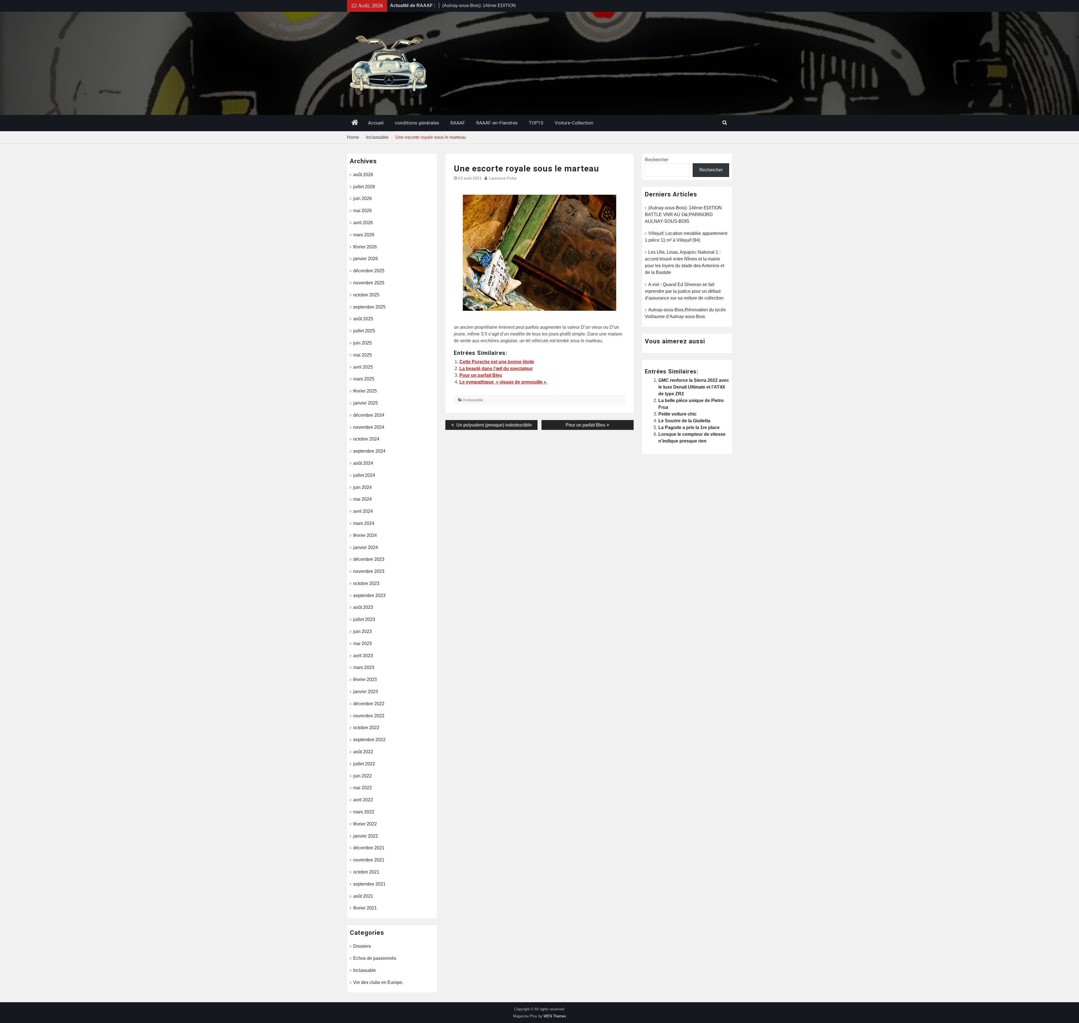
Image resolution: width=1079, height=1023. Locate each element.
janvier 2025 (365, 403)
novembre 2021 (368, 860)
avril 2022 (363, 799)
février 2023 (365, 679)
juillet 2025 (364, 330)
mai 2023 (362, 643)
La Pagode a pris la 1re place (689, 427)
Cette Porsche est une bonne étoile (496, 361)
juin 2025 (362, 343)
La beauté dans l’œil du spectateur (496, 368)
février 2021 (365, 908)
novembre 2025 (368, 282)
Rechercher (656, 159)
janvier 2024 (365, 547)
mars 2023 (363, 667)
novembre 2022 (368, 715)
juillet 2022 (364, 763)
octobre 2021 (366, 872)
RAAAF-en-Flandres (497, 123)
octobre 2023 (366, 583)
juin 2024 (362, 487)
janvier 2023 (365, 691)
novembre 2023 (368, 571)
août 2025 (363, 318)
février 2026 (365, 246)
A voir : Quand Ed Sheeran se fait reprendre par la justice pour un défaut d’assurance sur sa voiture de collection (684, 291)
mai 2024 (362, 499)
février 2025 (365, 391)
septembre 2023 (369, 595)
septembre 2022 (369, 739)
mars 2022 (363, 811)
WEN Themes (554, 1016)
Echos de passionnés (374, 958)
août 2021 (363, 896)
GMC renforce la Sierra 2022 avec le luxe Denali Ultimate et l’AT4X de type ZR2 (693, 387)
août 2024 (363, 463)
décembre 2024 (368, 415)
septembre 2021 (369, 884)
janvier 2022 (365, 836)
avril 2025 (363, 367)
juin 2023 (362, 631)
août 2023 (363, 607)
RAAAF (457, 123)
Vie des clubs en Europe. (378, 982)
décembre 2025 (368, 270)
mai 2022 (362, 787)
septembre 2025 (369, 307)
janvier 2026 (365, 258)
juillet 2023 (364, 619)
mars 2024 (363, 523)
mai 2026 (362, 210)
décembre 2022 (368, 703)
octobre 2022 (366, 727)
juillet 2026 (364, 186)
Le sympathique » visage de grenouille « (503, 382)
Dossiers (362, 946)
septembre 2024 (369, 451)
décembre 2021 (368, 847)
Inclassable (473, 400)
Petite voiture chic (677, 414)
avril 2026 (363, 222)
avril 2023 (363, 655)
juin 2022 (362, 776)
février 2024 (365, 535)
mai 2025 (362, 355)
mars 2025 (363, 378)
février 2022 (365, 824)
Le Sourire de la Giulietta (684, 420)
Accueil (376, 123)
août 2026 (363, 174)
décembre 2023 (368, 559)
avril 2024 (363, 511)
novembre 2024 (368, 427)
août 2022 (363, 751)
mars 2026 (363, 234)
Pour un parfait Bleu (480, 375)
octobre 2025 (366, 294)
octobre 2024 (366, 439)
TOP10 (536, 123)
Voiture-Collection (574, 123)
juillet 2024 (364, 475)
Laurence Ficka (502, 178)
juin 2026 (362, 198)
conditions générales (417, 123)
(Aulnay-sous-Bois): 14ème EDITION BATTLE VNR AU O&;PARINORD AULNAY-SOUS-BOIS (683, 214)
